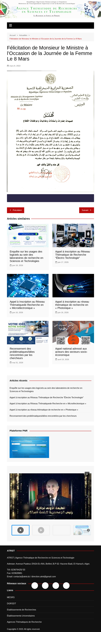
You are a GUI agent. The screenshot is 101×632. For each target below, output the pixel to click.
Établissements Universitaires (21, 616)
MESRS (11, 597)
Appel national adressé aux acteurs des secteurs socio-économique (71, 351)
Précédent (17, 210)
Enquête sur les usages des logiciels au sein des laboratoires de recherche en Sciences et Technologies (46, 390)
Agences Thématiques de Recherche (24, 622)
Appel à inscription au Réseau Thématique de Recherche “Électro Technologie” (72, 254)
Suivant (85, 210)
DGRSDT (11, 603)
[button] (50, 496)
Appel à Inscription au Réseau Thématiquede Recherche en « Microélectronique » (27, 304)
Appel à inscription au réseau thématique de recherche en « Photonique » (72, 304)
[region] (50, 503)
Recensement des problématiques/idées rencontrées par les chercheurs (43, 416)
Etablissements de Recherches (21, 610)
